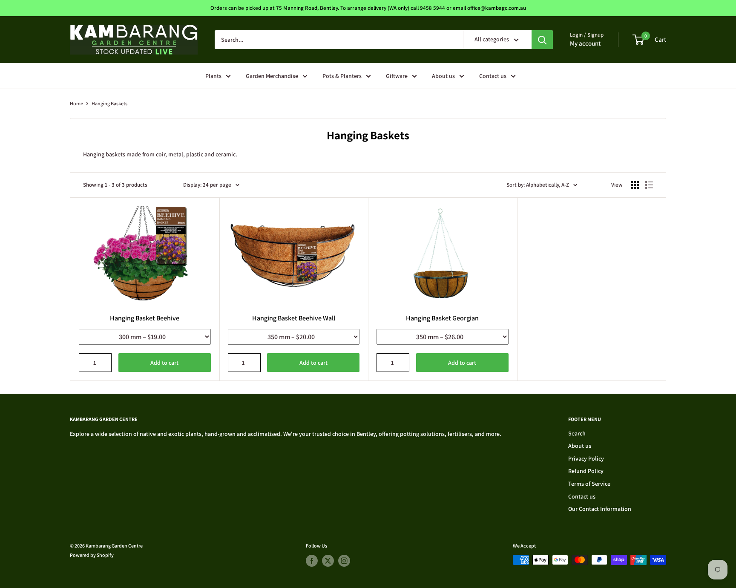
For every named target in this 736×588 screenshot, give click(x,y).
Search (577, 433)
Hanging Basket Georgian (442, 318)
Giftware (397, 76)
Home (76, 103)
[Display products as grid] (635, 185)
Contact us (492, 76)
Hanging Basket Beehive (144, 318)
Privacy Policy (586, 458)
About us (443, 76)
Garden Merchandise (272, 76)
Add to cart (164, 362)
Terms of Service (589, 483)
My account (585, 43)
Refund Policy (586, 471)
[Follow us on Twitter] (328, 561)
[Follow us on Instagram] (344, 561)
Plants (213, 76)
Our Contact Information (599, 509)
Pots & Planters (342, 76)
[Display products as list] (649, 185)
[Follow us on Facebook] (312, 561)
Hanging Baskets (109, 103)
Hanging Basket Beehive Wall (293, 318)
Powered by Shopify (92, 555)
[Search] (542, 39)
